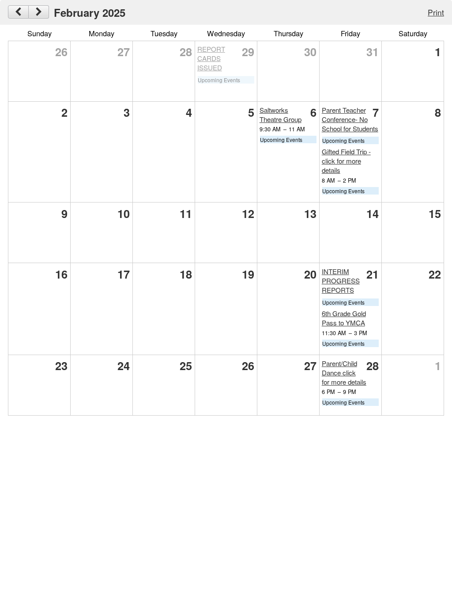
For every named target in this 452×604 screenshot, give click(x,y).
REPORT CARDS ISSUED (211, 58)
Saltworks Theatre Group (280, 114)
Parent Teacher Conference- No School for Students (350, 119)
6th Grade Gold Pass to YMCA (344, 318)
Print (436, 12)
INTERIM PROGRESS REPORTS (341, 280)
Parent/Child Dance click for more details (344, 372)
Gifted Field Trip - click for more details (346, 161)
